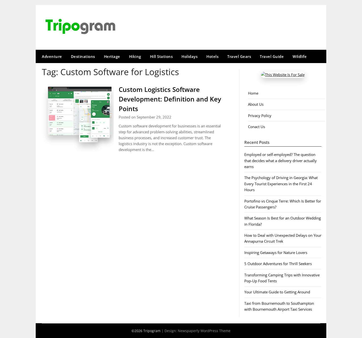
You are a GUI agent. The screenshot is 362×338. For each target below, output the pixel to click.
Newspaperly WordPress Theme (204, 330)
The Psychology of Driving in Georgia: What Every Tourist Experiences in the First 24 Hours (281, 183)
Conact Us (256, 126)
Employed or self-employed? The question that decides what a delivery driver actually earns (280, 160)
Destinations (83, 56)
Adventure (52, 56)
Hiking (135, 56)
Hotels (212, 56)
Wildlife (300, 56)
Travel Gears (239, 56)
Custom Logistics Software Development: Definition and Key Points (170, 99)
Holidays (189, 56)
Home (253, 93)
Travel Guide (272, 56)
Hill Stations (161, 56)
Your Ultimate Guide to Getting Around (277, 291)
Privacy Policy (259, 115)
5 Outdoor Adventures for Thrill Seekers (278, 263)
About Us (255, 104)
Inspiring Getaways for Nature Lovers (275, 252)
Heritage (112, 56)
